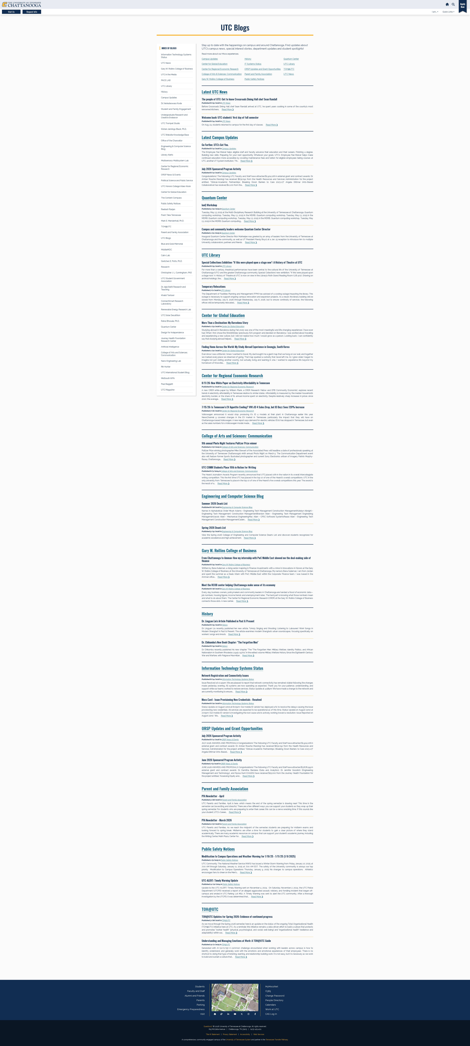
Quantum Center (291, 59)
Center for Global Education (214, 64)
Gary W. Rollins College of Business (218, 79)
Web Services (258, 1034)
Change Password (274, 995)
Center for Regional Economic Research (220, 69)
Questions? (208, 1026)
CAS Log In (271, 1014)
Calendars (270, 1004)
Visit (202, 1014)
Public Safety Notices (254, 79)
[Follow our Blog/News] (222, 1014)
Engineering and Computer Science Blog (233, 496)
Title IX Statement (213, 1034)
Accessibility (245, 1034)
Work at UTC (272, 1009)
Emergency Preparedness (191, 1009)
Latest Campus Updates (220, 137)
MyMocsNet (271, 986)
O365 (268, 991)
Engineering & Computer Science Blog (237, 507)
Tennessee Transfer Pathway (277, 1040)
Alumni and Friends (195, 995)
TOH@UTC (289, 69)
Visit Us (11, 11)
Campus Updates (210, 59)
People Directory (274, 1000)
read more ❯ (228, 109)
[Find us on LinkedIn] (228, 1014)
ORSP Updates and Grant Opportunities (263, 69)
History (248, 59)
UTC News (289, 74)
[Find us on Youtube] (235, 1014)
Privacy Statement (230, 1034)
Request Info (32, 11)
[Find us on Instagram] (248, 1014)
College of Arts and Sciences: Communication (237, 436)
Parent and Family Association (258, 74)
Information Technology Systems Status (232, 668)
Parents (200, 1000)
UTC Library (289, 64)
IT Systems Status (253, 64)
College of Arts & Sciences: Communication (222, 74)
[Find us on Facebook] (255, 1014)
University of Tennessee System (238, 1040)
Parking (201, 1004)
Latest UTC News (214, 92)
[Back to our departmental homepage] (215, 1014)
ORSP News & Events (230, 739)
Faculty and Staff (196, 991)
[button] (453, 4)
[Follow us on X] (242, 1014)
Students (200, 986)
